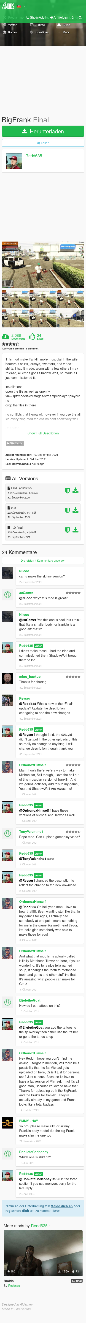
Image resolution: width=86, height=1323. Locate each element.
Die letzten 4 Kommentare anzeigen (43, 560)
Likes (40, 338)
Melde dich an (62, 1206)
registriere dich (17, 1210)
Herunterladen (46, 131)
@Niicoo (25, 598)
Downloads (18, 338)
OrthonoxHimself (32, 765)
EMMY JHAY (28, 1120)
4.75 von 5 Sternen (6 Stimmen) (20, 348)
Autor (38, 645)
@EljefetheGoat (31, 1027)
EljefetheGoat (29, 1000)
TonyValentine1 (31, 831)
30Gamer (26, 592)
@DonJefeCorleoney (35, 1179)
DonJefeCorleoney (33, 1151)
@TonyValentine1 (32, 858)
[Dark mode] (73, 17)
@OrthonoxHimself (34, 810)
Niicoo (24, 571)
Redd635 (33, 156)
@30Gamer (27, 619)
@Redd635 (27, 703)
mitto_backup (30, 676)
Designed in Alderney (17, 1304)
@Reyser (26, 734)
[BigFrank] (43, 265)
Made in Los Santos (16, 1308)
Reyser (24, 698)
